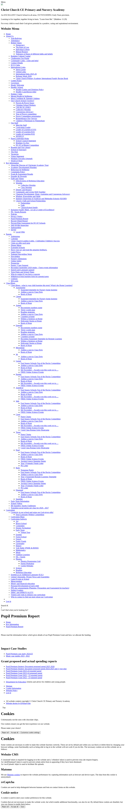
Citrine (18, 296)
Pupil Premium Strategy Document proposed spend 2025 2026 (30, 666)
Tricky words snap (28, 310)
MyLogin (14, 281)
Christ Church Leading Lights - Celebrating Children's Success (35, 241)
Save (22, 807)
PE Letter (24, 466)
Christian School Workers (26, 105)
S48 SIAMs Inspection (20, 225)
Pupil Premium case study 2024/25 (19, 654)
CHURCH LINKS (23, 107)
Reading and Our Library (21, 147)
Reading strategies (28, 312)
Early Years (20, 530)
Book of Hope (26, 294)
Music (18, 552)
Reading (19, 570)
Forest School (21, 537)
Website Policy (11, 690)
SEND (13, 230)
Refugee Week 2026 (24, 76)
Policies (14, 214)
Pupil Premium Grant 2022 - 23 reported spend (24, 675)
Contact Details (17, 63)
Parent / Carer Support (19, 265)
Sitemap (9, 686)
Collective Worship (23, 110)
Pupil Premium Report (19, 219)
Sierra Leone (21, 69)
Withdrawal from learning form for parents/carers (30, 276)
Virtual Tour (25, 532)
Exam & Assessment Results (22, 174)
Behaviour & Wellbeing (20, 170)
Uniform (14, 279)
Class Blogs (10, 283)
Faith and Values (17, 179)
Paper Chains (26, 417)
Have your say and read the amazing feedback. (29, 250)
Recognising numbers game (31, 308)
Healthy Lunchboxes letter (26, 92)
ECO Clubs (15, 65)
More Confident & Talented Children (25, 98)
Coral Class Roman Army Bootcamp (35, 430)
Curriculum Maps (17, 517)
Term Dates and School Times (22, 272)
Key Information (12, 163)
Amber (18, 305)
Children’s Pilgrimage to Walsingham (30, 121)
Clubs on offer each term (20, 243)
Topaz (18, 432)
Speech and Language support (22, 270)
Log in (8, 601)
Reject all (5, 732)
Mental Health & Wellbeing (21, 96)
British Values (16, 43)
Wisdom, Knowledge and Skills (28, 196)
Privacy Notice (16, 216)
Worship (19, 183)
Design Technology (23, 528)
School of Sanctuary (19, 150)
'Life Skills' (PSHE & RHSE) (27, 548)
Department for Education (16, 682)
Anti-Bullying (16, 38)
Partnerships (25, 203)
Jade (17, 401)
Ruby (18, 468)
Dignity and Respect (24, 190)
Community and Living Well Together (30, 192)
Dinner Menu (16, 245)
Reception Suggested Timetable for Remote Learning (41, 339)
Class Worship (26, 187)
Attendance (15, 41)
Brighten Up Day (22, 143)
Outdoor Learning (23, 555)
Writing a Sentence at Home (31, 319)
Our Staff (14, 123)
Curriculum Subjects (19, 519)
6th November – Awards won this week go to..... (39, 370)
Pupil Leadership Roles (20, 138)
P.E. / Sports (20, 557)
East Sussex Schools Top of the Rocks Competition (41, 363)
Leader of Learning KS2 (25, 134)
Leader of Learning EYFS (26, 130)
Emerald (19, 325)
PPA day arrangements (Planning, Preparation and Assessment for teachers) (40, 588)
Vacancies (15, 154)
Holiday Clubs (16, 94)
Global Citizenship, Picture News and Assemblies (30, 577)
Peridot (18, 374)
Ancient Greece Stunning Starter (33, 461)
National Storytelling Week (21, 254)
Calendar (14, 239)
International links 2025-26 (26, 74)
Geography (20, 543)
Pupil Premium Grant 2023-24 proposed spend (24, 673)
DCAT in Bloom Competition (27, 145)
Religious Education (24, 572)
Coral (18, 414)
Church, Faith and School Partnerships (31, 201)
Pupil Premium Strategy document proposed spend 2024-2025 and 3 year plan (36, 669)
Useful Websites (27, 566)
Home (8, 34)
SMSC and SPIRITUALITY (22, 592)
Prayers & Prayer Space (25, 103)
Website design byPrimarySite (18, 703)
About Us (10, 36)
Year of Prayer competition (26, 114)
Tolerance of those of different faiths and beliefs (34, 54)
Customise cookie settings (30, 732)
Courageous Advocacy (24, 112)
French (18, 539)
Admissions (15, 236)
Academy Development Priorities (24, 167)
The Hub (14, 152)
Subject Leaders (17, 590)
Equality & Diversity (19, 176)
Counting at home (28, 316)
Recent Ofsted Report (19, 221)
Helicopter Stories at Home (31, 321)
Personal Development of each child (25, 586)
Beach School (21, 523)
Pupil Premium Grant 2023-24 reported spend (23, 671)
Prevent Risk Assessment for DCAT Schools (28, 223)
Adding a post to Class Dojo (32, 292)
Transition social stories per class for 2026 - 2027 (30, 508)
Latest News (16, 252)
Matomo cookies (13, 775)
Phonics (19, 559)
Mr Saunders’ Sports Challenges (23, 506)
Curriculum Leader (23, 127)
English (19, 535)
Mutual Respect (22, 52)
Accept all (14, 732)
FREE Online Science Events (32, 372)
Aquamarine (20, 288)
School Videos (16, 503)
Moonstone (20, 348)
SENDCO (20, 136)
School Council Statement (26, 141)
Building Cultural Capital (20, 56)
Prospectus (15, 263)
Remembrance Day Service (26, 118)
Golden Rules (16, 81)
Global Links (21, 72)
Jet (17, 354)
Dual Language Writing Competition (30, 515)
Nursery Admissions (19, 259)
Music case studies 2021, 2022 (18, 656)
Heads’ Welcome (17, 85)
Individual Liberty (23, 49)
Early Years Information (20, 501)
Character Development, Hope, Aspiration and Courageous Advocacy (43, 194)
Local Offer (20, 232)
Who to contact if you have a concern (25, 274)
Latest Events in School (20, 579)
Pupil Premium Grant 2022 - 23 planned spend (24, 678)
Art (17, 521)
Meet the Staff (21, 125)
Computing (20, 526)
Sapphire (19, 499)
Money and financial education (23, 584)
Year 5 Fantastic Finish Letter (32, 463)
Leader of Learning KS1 (25, 132)
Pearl (18, 450)
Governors (15, 83)
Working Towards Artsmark (21, 158)
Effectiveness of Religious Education (30, 181)
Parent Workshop (27, 563)
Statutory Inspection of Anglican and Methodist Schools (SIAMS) (41, 199)
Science (19, 568)
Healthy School (17, 87)
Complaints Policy (18, 172)
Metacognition (16, 581)
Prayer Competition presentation (28, 116)
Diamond (19, 490)
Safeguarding (16, 227)
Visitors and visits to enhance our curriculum (28, 595)
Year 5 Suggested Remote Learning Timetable (38, 477)
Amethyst (19, 388)
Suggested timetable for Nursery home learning (39, 290)
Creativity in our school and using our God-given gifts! (32, 512)
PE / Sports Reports (18, 212)
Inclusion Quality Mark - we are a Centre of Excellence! (32, 210)
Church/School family (29, 207)
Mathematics (21, 550)
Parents (9, 234)
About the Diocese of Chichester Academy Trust (29, 165)
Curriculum (10, 510)
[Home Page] (2, 4)
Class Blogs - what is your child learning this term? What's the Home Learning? (42, 285)
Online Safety (16, 261)
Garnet (18, 361)
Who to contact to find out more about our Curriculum (32, 597)
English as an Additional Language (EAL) (27, 575)
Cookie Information (13, 688)
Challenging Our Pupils (20, 58)
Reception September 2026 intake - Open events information (34, 268)
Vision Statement (17, 156)
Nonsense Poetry (27, 470)
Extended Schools (18, 248)
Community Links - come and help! (25, 61)
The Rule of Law (22, 47)
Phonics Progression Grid (30, 561)
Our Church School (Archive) (22, 101)
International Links (18, 67)
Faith (23, 205)
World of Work (17, 161)
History (19, 546)
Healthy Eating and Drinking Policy (30, 90)
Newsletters (15, 256)
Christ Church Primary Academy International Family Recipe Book (42, 78)
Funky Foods (21, 541)
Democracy (20, 45)
